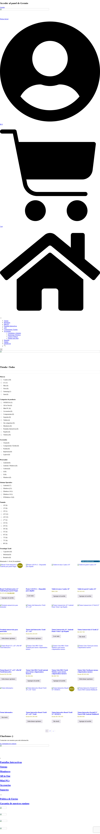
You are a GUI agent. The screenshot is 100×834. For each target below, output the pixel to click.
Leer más (30, 596)
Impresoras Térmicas (14, 335)
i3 (4, 471)
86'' (5, 543)
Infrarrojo (7, 554)
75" (5, 540)
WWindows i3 (8, 497)
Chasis (6, 443)
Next (5, 388)
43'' (5, 526)
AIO (5, 328)
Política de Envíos (9, 799)
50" (5, 529)
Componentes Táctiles (11, 329)
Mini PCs (4, 780)
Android (6, 463)
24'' (5, 517)
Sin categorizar (9, 423)
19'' (5, 511)
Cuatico (7, 380)
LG (5, 383)
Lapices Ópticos (13, 336)
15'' (5, 508)
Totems (6, 321)
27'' (5, 520)
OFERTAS (7, 343)
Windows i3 (8, 491)
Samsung (7, 391)
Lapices (6, 454)
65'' (5, 534)
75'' (5, 537)
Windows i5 (8, 494)
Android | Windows (10, 466)
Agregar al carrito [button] (8, 598)
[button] (5, 346)
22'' (5, 514)
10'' (5, 505)
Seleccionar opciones (8, 638)
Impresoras (7, 451)
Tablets (6, 342)
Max (5, 385)
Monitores (7, 322)
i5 (4, 474)
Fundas (6, 449)
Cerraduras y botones (14, 333)
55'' (5, 532)
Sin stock (82, 636)
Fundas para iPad (13, 338)
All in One (7, 405)
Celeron (6, 468)
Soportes (6, 340)
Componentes (8, 414)
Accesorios (7, 331)
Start (5, 394)
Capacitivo (7, 551)
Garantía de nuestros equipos (14, 803)
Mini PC (6, 324)
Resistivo (7, 557)
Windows (7, 477)
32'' (5, 523)
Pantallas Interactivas (10, 326)
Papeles (6, 432)
